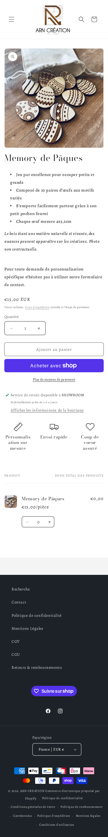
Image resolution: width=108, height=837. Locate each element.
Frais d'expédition (37, 307)
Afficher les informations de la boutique (47, 410)
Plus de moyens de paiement (54, 379)
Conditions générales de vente (33, 807)
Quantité (11, 316)
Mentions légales (88, 816)
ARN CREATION (32, 791)
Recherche (21, 589)
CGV (16, 641)
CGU (16, 654)
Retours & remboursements (37, 667)
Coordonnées (22, 816)
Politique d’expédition (53, 816)
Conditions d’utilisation (56, 825)
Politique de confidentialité (37, 615)
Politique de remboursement (81, 807)
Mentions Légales (27, 628)
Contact (19, 602)
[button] (11, 19)
